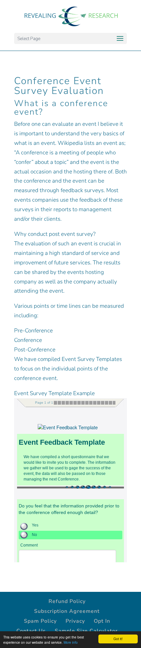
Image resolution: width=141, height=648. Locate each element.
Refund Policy (67, 601)
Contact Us (31, 631)
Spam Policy (40, 621)
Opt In (102, 621)
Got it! (118, 638)
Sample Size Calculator (86, 631)
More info (71, 642)
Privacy (75, 621)
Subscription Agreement (67, 611)
